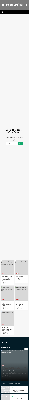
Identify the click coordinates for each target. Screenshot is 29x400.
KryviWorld (14, 5)
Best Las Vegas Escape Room (18, 398)
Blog (3, 273)
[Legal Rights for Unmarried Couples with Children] (7, 293)
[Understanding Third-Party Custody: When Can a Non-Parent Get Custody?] (7, 267)
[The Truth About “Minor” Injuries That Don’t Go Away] (7, 318)
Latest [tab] (4, 383)
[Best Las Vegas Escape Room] (21, 267)
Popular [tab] (10, 383)
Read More (4, 378)
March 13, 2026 (11, 370)
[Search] (26, 12)
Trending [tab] (18, 383)
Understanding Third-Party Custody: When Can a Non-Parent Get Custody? (17, 390)
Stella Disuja (5, 370)
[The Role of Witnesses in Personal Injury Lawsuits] (21, 293)
